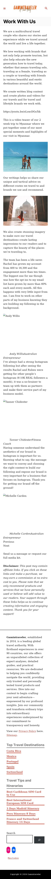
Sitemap (12, 735)
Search (11, 833)
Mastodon (13, 858)
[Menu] (4, 8)
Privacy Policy (27, 731)
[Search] (39, 839)
